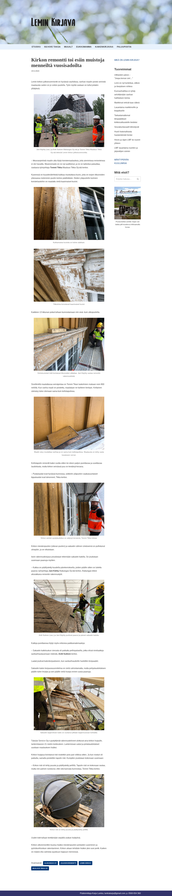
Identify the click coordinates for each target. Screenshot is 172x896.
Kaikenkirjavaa (104, 47)
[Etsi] (138, 179)
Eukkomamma (84, 47)
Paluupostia (124, 47)
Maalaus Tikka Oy (40, 868)
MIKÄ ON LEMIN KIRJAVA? (126, 60)
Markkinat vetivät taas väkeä (127, 103)
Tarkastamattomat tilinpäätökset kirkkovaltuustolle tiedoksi (125, 118)
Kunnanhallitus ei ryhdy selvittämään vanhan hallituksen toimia (124, 94)
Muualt (68, 47)
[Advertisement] (133, 249)
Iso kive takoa (52, 47)
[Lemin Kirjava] (53, 22)
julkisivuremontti (68, 863)
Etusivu (36, 47)
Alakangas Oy (50, 863)
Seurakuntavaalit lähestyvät (126, 127)
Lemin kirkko (85, 863)
